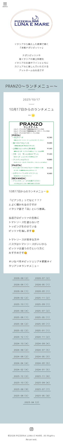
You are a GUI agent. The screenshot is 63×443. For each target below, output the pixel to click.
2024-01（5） (43, 369)
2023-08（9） (21, 389)
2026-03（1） (43, 291)
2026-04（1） (21, 291)
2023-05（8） (43, 395)
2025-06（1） (21, 317)
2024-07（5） (43, 349)
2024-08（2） (21, 349)
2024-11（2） (43, 336)
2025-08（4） (21, 310)
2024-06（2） (21, 356)
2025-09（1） (43, 304)
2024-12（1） (21, 336)
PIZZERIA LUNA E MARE (29, 435)
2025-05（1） (43, 317)
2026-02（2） (21, 297)
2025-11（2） (43, 297)
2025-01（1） (43, 330)
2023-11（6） (43, 376)
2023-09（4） (43, 382)
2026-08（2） (21, 278)
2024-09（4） (43, 343)
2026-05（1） (43, 284)
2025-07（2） (43, 310)
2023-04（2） (32, 402)
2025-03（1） (43, 323)
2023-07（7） (43, 389)
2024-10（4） (21, 343)
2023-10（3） (21, 382)
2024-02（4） (21, 369)
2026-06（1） (21, 284)
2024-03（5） (43, 363)
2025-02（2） (21, 330)
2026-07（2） (43, 278)
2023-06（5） (21, 395)
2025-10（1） (21, 304)
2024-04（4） (21, 363)
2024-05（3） (43, 356)
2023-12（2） (21, 376)
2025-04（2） (21, 323)
